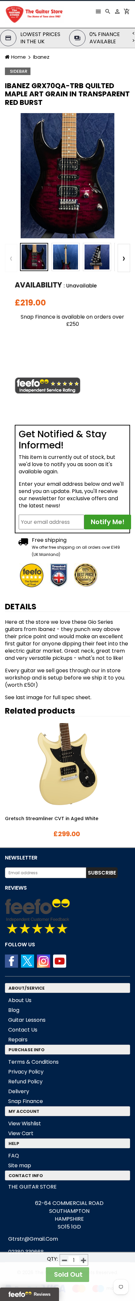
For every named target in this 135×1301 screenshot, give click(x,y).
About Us (19, 1000)
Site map (19, 1165)
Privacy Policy (26, 1071)
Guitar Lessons (27, 1020)
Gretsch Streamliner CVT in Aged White (51, 818)
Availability (38, 285)
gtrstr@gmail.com (33, 1239)
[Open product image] (67, 175)
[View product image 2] (65, 257)
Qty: (52, 1258)
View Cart (20, 1133)
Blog (13, 1010)
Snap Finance (25, 1101)
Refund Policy (25, 1081)
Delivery (18, 1091)
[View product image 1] (34, 257)
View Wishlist (24, 1123)
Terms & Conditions (33, 1062)
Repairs (18, 1039)
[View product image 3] (97, 257)
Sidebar (18, 71)
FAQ (13, 1155)
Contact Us (22, 1030)
